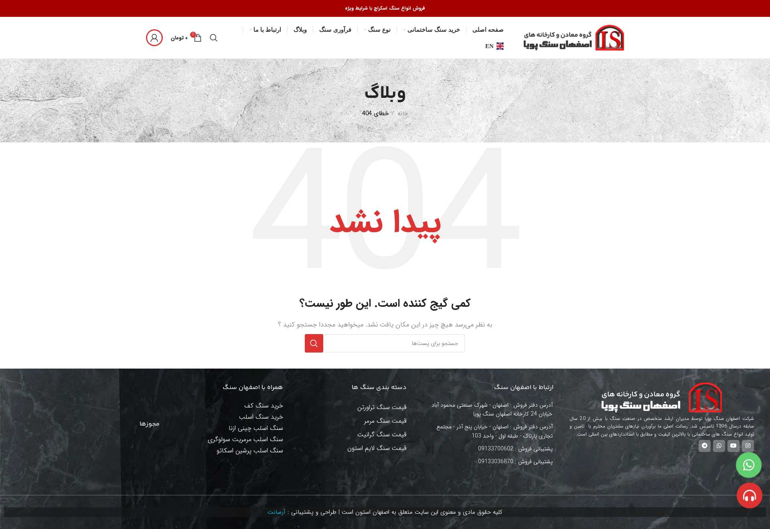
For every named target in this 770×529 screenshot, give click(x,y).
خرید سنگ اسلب (261, 417)
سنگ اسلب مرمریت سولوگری (245, 439)
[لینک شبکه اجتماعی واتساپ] (719, 446)
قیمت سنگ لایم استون (377, 448)
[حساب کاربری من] (154, 38)
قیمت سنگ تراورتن (382, 407)
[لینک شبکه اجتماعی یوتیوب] (733, 446)
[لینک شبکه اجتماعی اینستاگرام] (748, 446)
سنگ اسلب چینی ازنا (256, 428)
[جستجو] (214, 38)
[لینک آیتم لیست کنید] (490, 448)
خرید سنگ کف (263, 406)
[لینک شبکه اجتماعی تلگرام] (705, 446)
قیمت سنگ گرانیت (382, 435)
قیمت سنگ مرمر (385, 421)
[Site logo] (574, 37)
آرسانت (276, 512)
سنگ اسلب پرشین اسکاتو (250, 451)
